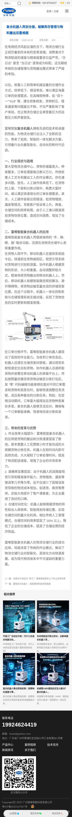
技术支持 (52, 744)
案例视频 (30, 744)
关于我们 (30, 750)
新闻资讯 (7, 750)
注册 (56, 11)
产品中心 (7, 744)
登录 (48, 11)
